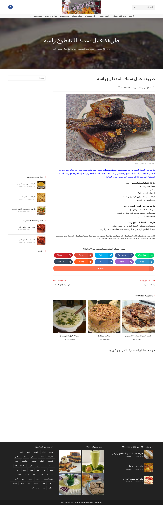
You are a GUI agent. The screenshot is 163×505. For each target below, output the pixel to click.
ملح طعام (35, 487)
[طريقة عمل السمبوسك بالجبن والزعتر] (148, 454)
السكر (33, 456)
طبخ (34, 474)
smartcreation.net (96, 502)
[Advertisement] (26, 130)
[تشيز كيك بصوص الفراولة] (148, 480)
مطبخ (22, 483)
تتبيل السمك (116, 236)
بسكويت (25, 461)
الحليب (41, 456)
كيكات (36, 483)
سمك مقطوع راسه (65, 236)
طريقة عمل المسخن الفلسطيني (138, 335)
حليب (51, 470)
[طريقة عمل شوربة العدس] (41, 185)
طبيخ (27, 474)
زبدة (24, 470)
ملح (44, 487)
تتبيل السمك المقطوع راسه (104, 236)
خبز (45, 470)
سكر (41, 474)
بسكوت (33, 461)
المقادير (17, 456)
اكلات (135, 236)
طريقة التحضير (48, 478)
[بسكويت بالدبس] (93, 484)
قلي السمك (100, 238)
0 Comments (125, 87)
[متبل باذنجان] (70, 484)
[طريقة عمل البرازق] (41, 197)
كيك (43, 483)
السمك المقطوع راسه (126, 236)
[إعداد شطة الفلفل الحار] (41, 240)
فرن (23, 478)
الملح (42, 461)
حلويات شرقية (19, 465)
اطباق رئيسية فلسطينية (142, 87)
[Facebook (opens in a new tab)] (10, 7)
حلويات (30, 465)
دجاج (31, 470)
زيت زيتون (50, 474)
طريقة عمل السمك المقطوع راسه (129, 238)
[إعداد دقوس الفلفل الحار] (41, 228)
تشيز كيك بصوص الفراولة (133, 479)
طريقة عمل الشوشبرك (69, 335)
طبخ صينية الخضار (135, 466)
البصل (36, 452)
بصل (16, 461)
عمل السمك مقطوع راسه (111, 238)
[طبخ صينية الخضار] (148, 467)
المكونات (50, 461)
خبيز (38, 470)
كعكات (51, 483)
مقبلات (51, 487)
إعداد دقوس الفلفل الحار (26, 227)
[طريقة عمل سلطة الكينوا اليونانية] (41, 210)
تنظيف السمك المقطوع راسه (79, 236)
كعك (16, 478)
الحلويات (50, 456)
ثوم (38, 465)
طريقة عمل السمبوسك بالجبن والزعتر (128, 453)
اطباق (149, 236)
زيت (18, 470)
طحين (20, 474)
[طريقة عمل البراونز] (70, 461)
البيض (28, 452)
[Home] (109, 48)
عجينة (30, 478)
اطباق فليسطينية (142, 236)
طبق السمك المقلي (145, 238)
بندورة (51, 465)
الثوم (21, 452)
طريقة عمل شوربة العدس (26, 183)
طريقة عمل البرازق (29, 196)
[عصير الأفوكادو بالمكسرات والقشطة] (93, 461)
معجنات (14, 483)
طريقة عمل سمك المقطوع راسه (64, 48)
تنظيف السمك (92, 236)
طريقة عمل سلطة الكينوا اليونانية (24, 209)
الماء (25, 456)
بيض (44, 465)
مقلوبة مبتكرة (104, 335)
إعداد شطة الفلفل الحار (27, 239)
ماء (29, 483)
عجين (38, 478)
